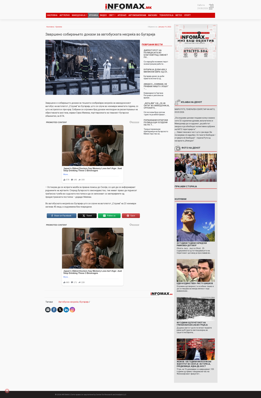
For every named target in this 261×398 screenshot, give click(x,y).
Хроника (93, 15)
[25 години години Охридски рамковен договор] (196, 222)
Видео (103, 15)
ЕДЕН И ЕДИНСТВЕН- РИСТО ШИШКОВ (195, 283)
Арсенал (122, 15)
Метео (178, 15)
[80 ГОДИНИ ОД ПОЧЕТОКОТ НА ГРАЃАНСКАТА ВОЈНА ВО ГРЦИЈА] (196, 309)
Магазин (152, 15)
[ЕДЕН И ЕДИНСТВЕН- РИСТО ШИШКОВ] (196, 270)
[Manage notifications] (7, 391)
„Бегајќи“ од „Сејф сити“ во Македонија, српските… (156, 105)
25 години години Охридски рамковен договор (192, 244)
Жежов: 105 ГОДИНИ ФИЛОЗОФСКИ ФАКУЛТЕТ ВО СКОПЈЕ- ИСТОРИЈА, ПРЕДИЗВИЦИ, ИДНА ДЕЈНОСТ (194, 364)
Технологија (166, 15)
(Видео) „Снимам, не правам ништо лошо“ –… (156, 86)
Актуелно (65, 15)
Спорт (187, 15)
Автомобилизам (137, 15)
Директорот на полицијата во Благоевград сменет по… (156, 54)
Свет (111, 15)
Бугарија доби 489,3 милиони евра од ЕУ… (156, 70)
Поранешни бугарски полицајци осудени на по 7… (156, 122)
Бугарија (84, 302)
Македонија (78, 15)
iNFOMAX (66, 394)
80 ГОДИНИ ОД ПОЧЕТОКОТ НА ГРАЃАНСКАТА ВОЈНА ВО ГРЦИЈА (192, 324)
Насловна (52, 15)
